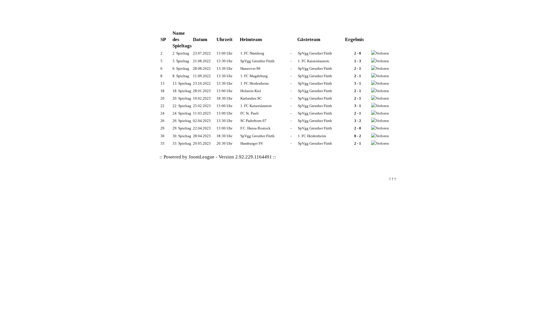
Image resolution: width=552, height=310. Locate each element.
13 (162, 83)
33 (162, 143)
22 (162, 106)
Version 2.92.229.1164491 (245, 157)
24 (162, 113)
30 (162, 136)
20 (162, 98)
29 (162, 128)
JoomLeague (201, 157)
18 (162, 91)
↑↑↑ (392, 179)
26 (162, 121)
